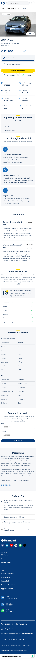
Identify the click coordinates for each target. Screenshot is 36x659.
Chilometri (4, 431)
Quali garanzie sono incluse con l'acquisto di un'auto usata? (19, 529)
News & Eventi (6, 562)
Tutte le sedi (23, 624)
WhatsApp (28, 75)
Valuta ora (17, 441)
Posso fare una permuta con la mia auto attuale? (17, 523)
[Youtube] (11, 545)
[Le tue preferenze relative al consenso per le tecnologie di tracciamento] (32, 655)
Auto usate (10, 9)
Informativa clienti (7, 573)
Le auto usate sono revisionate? (14, 517)
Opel (18, 9)
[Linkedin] (7, 545)
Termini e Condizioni (8, 585)
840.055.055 (5, 485)
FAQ (4, 639)
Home (3, 9)
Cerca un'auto (14, 3)
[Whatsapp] (20, 545)
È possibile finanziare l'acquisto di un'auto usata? (18, 501)
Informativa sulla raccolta (11, 657)
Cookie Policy (5, 581)
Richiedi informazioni (18, 71)
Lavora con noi (6, 559)
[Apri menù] (33, 3)
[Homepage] (3, 3)
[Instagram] (15, 545)
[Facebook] (2, 545)
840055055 (9, 624)
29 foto (29, 34)
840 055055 (11, 75)
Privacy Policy (5, 577)
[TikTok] (24, 545)
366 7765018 (10, 612)
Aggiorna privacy (7, 588)
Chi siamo (4, 555)
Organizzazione (10, 629)
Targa (2, 423)
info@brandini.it (11, 598)
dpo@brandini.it (27, 633)
